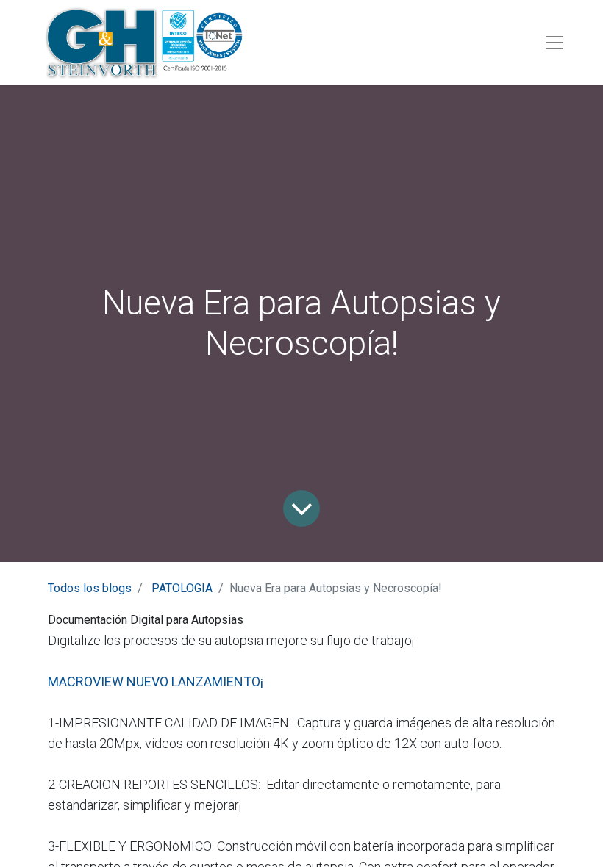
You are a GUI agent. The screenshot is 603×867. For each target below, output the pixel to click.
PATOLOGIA (182, 588)
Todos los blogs (90, 588)
